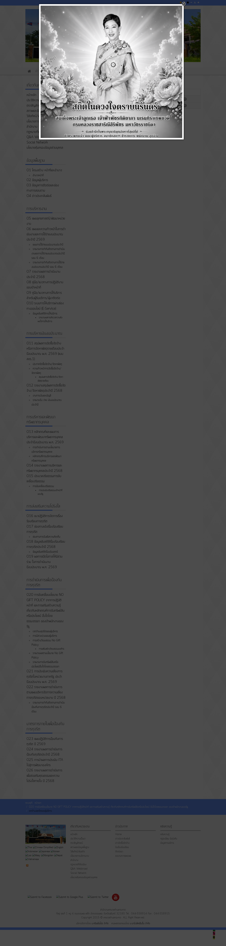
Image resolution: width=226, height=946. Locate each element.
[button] (183, 4)
